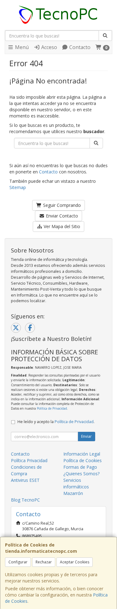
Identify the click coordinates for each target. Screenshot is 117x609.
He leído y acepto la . (56, 421)
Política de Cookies (82, 460)
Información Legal (81, 454)
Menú (21, 47)
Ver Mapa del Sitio (61, 226)
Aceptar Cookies (74, 562)
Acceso (48, 47)
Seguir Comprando (61, 205)
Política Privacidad (29, 460)
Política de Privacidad (52, 408)
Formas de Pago (80, 467)
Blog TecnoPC (25, 500)
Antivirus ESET (25, 480)
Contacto (79, 47)
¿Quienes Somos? (81, 474)
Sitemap (17, 187)
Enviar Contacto (61, 216)
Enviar (86, 436)
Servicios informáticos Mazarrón (76, 486)
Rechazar (44, 562)
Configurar (17, 562)
